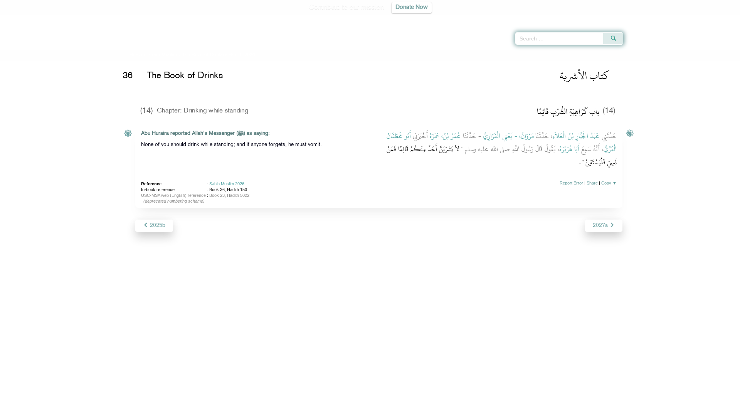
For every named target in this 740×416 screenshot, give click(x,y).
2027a (601, 225)
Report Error (571, 183)
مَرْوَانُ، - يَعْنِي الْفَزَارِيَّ (508, 136)
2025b (156, 225)
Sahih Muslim (162, 55)
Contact (393, 409)
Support (334, 409)
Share (592, 183)
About (291, 409)
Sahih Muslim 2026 (226, 183)
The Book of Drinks (203, 55)
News (311, 409)
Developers (364, 409)
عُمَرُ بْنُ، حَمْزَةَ (445, 136)
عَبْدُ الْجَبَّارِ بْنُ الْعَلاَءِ (576, 136)
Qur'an (644, 19)
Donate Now (411, 7)
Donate (418, 409)
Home (136, 55)
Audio (721, 19)
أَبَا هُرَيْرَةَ (569, 149)
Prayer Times (694, 19)
